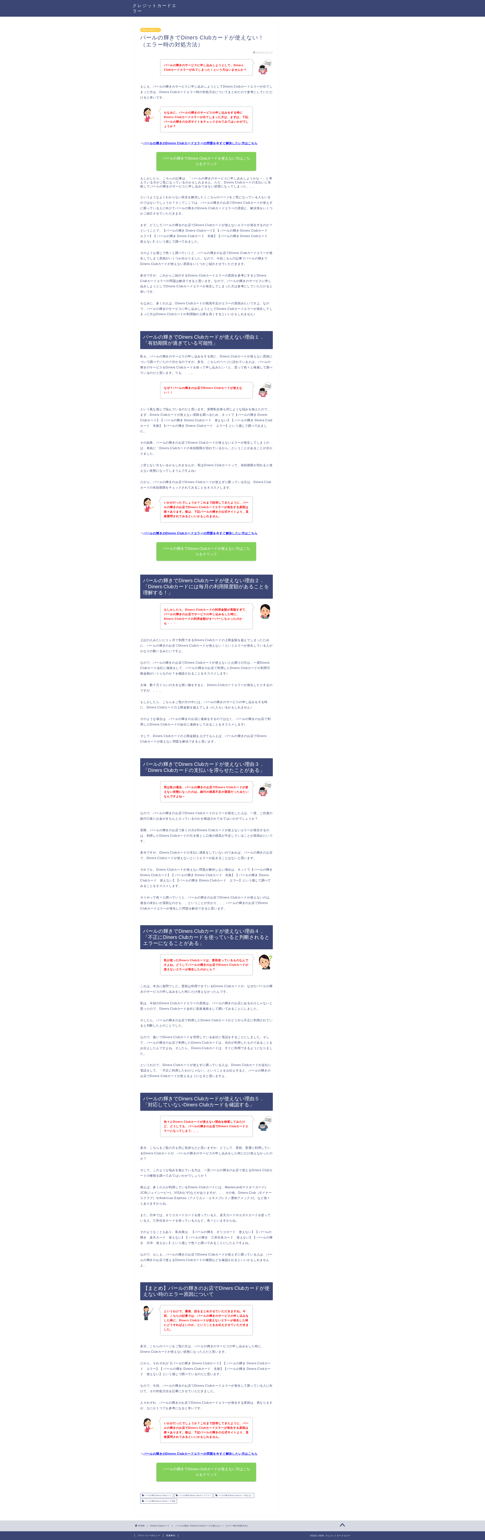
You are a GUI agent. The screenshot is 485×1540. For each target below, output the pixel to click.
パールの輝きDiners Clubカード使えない (235, 1495)
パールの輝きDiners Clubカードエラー (194, 1495)
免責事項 (170, 1535)
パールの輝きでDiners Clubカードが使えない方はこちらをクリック (206, 551)
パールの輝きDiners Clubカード (157, 1495)
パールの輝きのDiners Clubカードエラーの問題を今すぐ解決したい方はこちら (200, 143)
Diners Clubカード (150, 30)
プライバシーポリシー (149, 1535)
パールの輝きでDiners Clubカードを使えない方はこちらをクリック (206, 161)
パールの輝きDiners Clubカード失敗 (159, 1501)
